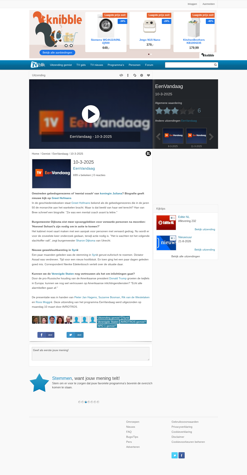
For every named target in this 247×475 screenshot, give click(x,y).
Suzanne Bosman (109, 297)
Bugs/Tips (132, 436)
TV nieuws (96, 64)
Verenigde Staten (63, 273)
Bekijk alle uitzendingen (185, 256)
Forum (149, 64)
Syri (74, 250)
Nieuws (130, 426)
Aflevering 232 (187, 221)
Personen (134, 64)
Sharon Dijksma (85, 240)
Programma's (116, 64)
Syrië (126, 317)
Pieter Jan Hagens (85, 297)
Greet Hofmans (61, 198)
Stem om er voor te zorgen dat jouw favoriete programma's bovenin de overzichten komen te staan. (104, 382)
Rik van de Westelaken (136, 297)
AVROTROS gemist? (133, 321)
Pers (129, 441)
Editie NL (183, 216)
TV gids (81, 64)
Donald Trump (118, 278)
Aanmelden (209, 4)
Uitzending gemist (61, 64)
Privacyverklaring (182, 426)
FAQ (129, 431)
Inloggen (192, 4)
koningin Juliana (111, 193)
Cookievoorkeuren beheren (188, 441)
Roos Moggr (43, 302)
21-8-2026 (184, 241)
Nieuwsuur (185, 237)
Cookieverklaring (182, 431)
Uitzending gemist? (109, 317)
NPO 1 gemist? (107, 325)
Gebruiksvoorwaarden (185, 421)
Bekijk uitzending (205, 229)
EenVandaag (84, 168)
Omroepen (132, 421)
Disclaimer (178, 436)
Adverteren (133, 446)
